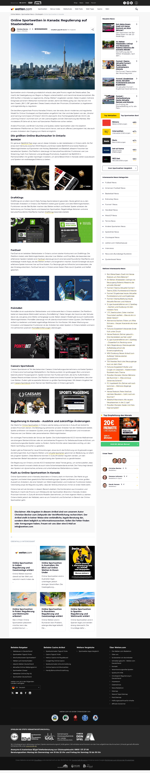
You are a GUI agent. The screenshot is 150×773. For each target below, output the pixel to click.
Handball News (111, 210)
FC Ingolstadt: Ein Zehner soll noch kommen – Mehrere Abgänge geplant (121, 386)
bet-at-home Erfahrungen (117, 151)
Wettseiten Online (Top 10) (22, 673)
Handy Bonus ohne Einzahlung (57, 670)
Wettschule (67, 9)
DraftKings (49, 212)
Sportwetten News (28, 14)
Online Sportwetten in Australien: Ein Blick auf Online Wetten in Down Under (52, 568)
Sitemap (115, 691)
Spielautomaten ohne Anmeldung (58, 664)
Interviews (109, 248)
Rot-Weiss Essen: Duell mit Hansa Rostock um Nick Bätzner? (123, 27)
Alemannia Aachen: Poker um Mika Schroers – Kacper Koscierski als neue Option (122, 323)
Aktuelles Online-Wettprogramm (25, 667)
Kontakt (114, 666)
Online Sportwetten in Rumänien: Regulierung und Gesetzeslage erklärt (52, 612)
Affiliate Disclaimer (119, 704)
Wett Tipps (90, 9)
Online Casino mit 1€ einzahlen (57, 667)
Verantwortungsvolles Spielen (122, 669)
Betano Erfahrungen (119, 124)
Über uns (115, 654)
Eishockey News (111, 199)
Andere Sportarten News (115, 226)
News (81, 3)
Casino (99, 9)
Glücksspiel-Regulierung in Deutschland (121, 677)
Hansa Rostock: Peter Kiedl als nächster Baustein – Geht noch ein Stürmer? (121, 394)
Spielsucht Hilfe (117, 673)
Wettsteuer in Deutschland (22, 651)
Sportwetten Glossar (20, 670)
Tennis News (110, 221)
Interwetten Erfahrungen (121, 133)
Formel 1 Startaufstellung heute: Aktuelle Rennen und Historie (124, 99)
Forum (93, 3)
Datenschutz (116, 685)
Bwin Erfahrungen (119, 142)
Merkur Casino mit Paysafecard (57, 657)
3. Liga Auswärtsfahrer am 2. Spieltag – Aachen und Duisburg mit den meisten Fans (122, 307)
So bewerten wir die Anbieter (122, 657)
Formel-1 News (111, 204)
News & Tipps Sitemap (120, 694)
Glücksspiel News (112, 237)
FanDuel (41, 259)
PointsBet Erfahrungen (41, 328)
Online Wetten (15, 14)
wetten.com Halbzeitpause (116, 243)
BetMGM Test (26, 143)
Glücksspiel (39, 14)
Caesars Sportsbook (22, 383)
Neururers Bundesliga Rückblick (118, 254)
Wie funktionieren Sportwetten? (24, 657)
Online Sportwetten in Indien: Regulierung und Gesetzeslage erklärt (23, 566)
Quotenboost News (113, 259)
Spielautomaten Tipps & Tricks (57, 651)
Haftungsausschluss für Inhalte (123, 700)
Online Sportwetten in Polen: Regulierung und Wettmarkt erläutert (23, 612)
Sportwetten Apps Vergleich (89, 651)
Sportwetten (42, 9)
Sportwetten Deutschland (22, 677)
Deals (87, 3)
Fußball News (110, 182)
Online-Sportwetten (30, 425)
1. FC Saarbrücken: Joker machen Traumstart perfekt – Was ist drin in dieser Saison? (121, 315)
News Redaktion (118, 688)
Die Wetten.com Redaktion (121, 651)
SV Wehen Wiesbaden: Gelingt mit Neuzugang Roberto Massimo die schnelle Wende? (125, 46)
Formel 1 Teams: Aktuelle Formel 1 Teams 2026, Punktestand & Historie (123, 65)
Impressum (116, 681)
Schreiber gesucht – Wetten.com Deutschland (123, 662)
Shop (75, 3)
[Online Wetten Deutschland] (23, 9)
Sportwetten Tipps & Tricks (22, 654)
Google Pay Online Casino (55, 661)
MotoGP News (111, 215)
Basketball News (112, 194)
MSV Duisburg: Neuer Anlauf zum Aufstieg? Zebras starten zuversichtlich (120, 356)
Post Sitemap (116, 697)
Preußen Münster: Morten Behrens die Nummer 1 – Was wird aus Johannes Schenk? (121, 378)
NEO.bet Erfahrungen (120, 160)
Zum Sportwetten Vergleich (120, 168)
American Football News (115, 188)
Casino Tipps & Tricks (53, 654)
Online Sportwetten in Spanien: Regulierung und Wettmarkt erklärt (81, 612)
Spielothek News (112, 232)
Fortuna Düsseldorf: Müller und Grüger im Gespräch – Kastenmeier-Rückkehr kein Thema (121, 369)
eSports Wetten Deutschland (23, 664)
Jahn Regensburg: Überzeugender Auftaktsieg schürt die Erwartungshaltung (121, 348)
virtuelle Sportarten (56, 453)
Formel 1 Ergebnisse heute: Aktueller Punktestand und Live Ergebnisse (125, 82)
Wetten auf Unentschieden (22, 661)
